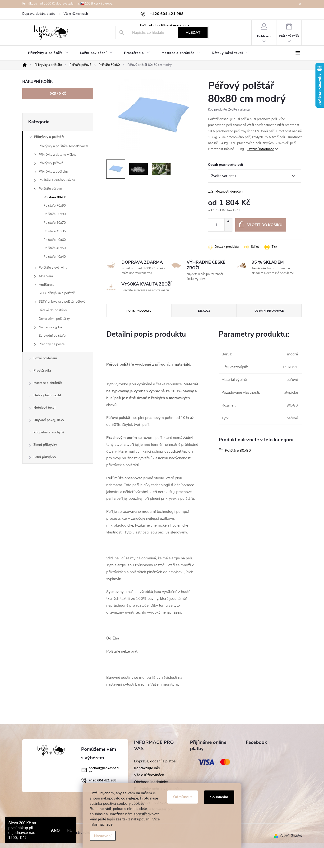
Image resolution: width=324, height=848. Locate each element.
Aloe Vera (46, 276)
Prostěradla (42, 370)
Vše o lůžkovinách (76, 14)
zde (109, 824)
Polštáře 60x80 (54, 214)
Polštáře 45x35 (54, 231)
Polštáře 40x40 (54, 256)
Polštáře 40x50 (54, 248)
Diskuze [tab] (204, 311)
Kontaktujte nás (147, 768)
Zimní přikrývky (45, 444)
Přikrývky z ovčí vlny (54, 171)
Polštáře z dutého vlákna (57, 180)
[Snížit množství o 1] (228, 228)
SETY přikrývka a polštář (56, 293)
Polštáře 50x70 (54, 222)
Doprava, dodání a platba (155, 761)
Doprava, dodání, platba (39, 14)
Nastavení (102, 835)
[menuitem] (48, 53)
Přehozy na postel (52, 344)
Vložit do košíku (264, 225)
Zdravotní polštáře (52, 335)
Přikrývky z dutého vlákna (57, 154)
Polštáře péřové (50, 188)
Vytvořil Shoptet (291, 835)
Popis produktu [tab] (139, 311)
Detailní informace (260, 149)
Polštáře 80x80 (54, 197)
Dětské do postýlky (53, 310)
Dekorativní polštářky (54, 318)
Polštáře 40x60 (54, 239)
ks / (58, 93)
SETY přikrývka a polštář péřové (62, 301)
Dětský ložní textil (47, 395)
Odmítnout (182, 797)
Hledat (192, 32)
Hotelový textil (44, 407)
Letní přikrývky (44, 457)
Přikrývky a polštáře (49, 137)
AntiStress (46, 284)
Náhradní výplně (50, 327)
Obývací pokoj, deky (48, 420)
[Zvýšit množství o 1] (228, 221)
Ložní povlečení (45, 358)
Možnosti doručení (229, 191)
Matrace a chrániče (47, 383)
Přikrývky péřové (51, 163)
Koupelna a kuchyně (48, 432)
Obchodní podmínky (151, 782)
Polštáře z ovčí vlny (53, 267)
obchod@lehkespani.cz (104, 770)
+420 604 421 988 (102, 780)
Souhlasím (219, 797)
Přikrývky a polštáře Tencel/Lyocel (63, 146)
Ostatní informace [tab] (269, 311)
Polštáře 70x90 (54, 205)
